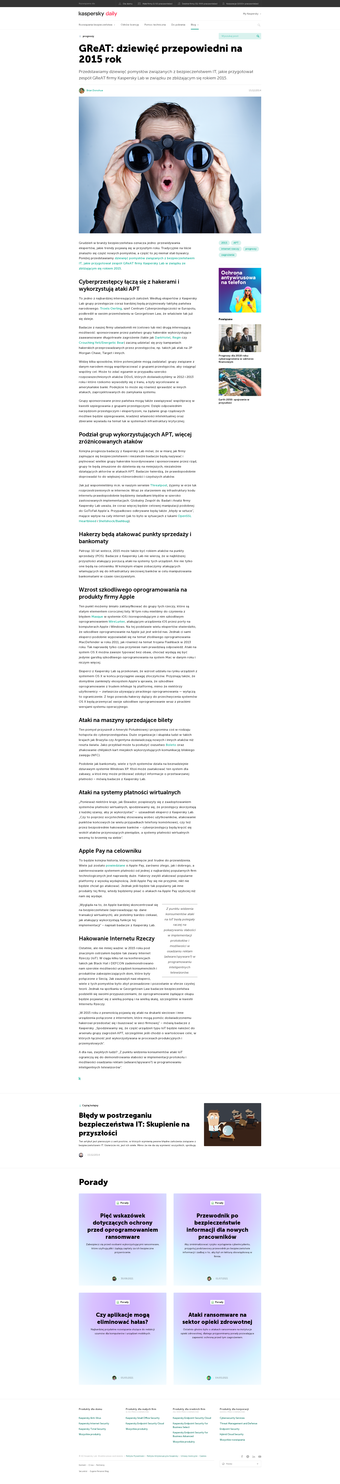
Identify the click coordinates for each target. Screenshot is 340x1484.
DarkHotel (163, 337)
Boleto (171, 745)
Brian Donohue (95, 90)
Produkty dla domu (90, 1409)
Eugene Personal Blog (99, 1471)
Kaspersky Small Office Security (143, 1418)
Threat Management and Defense (238, 1423)
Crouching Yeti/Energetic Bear (101, 343)
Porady (124, 1203)
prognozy (88, 36)
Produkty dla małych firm (141, 1409)
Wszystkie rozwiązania (232, 1439)
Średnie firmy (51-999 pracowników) (199, 3)
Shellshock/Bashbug (114, 521)
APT (236, 242)
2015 (224, 242)
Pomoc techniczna (155, 24)
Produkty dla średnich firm (189, 1409)
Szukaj (258, 36)
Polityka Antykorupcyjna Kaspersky (162, 1456)
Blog (193, 24)
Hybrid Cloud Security (231, 1434)
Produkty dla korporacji (234, 1409)
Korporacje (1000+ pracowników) (242, 3)
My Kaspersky (250, 13)
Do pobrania (178, 24)
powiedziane (115, 865)
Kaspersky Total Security (92, 1429)
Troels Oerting (111, 308)
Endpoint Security (229, 1429)
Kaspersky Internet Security (94, 1423)
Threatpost (158, 485)
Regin (176, 337)
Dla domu (127, 3)
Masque (97, 617)
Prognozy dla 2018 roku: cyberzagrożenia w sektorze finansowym (236, 358)
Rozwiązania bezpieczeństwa (95, 24)
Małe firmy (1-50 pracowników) (157, 3)
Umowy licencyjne (189, 1456)
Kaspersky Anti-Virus (90, 1418)
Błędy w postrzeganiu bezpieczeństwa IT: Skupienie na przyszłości (134, 1124)
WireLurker (117, 621)
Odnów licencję (130, 24)
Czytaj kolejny (90, 1105)
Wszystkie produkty (90, 1434)
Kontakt (82, 1465)
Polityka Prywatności (135, 1456)
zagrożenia (227, 254)
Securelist (83, 1471)
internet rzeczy (230, 248)
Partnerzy (100, 1465)
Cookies (203, 1456)
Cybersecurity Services (232, 1418)
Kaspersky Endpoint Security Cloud (145, 1423)
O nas (91, 1465)
